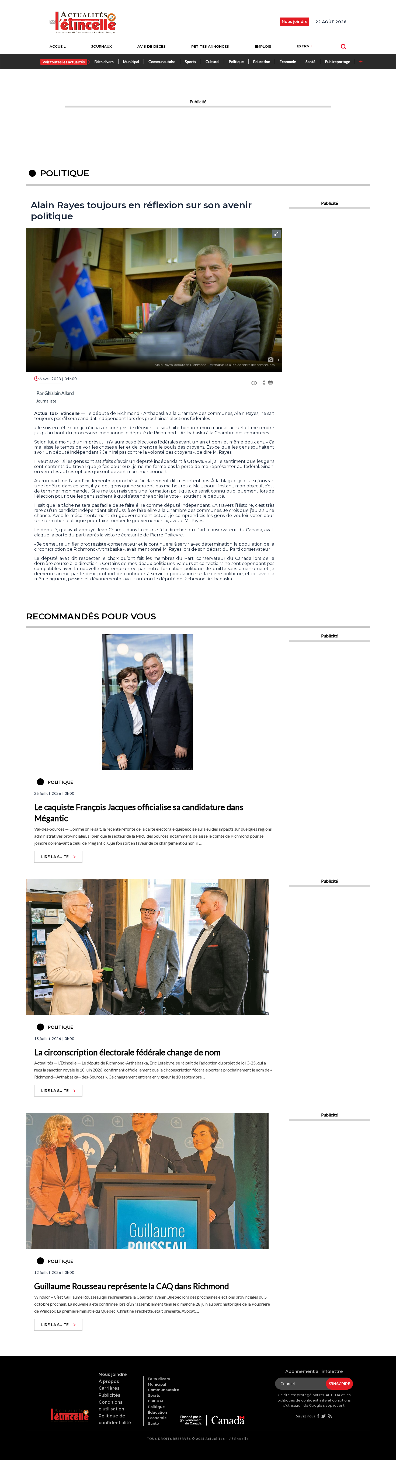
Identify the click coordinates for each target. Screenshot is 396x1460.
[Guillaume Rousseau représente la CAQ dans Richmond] (147, 1180)
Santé (310, 61)
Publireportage (337, 61)
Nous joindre (113, 1374)
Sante (153, 1423)
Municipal (131, 61)
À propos (109, 1381)
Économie (288, 61)
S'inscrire (339, 1383)
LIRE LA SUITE (55, 856)
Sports (190, 61)
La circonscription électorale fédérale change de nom (127, 1052)
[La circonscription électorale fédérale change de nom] (147, 946)
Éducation (261, 61)
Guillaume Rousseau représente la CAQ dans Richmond (131, 1286)
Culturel (212, 61)
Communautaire (161, 61)
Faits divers (104, 61)
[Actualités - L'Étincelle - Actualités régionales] (85, 21)
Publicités (109, 1395)
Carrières (109, 1388)
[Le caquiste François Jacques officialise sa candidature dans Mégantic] (147, 701)
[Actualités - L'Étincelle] (70, 1408)
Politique (236, 61)
